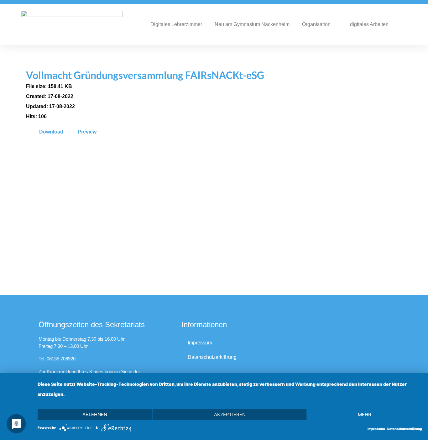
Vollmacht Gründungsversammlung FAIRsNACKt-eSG (145, 75)
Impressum (200, 342)
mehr (364, 414)
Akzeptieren (230, 414)
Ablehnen (94, 414)
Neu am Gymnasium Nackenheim (252, 24)
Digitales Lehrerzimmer (176, 24)
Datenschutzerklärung (212, 357)
